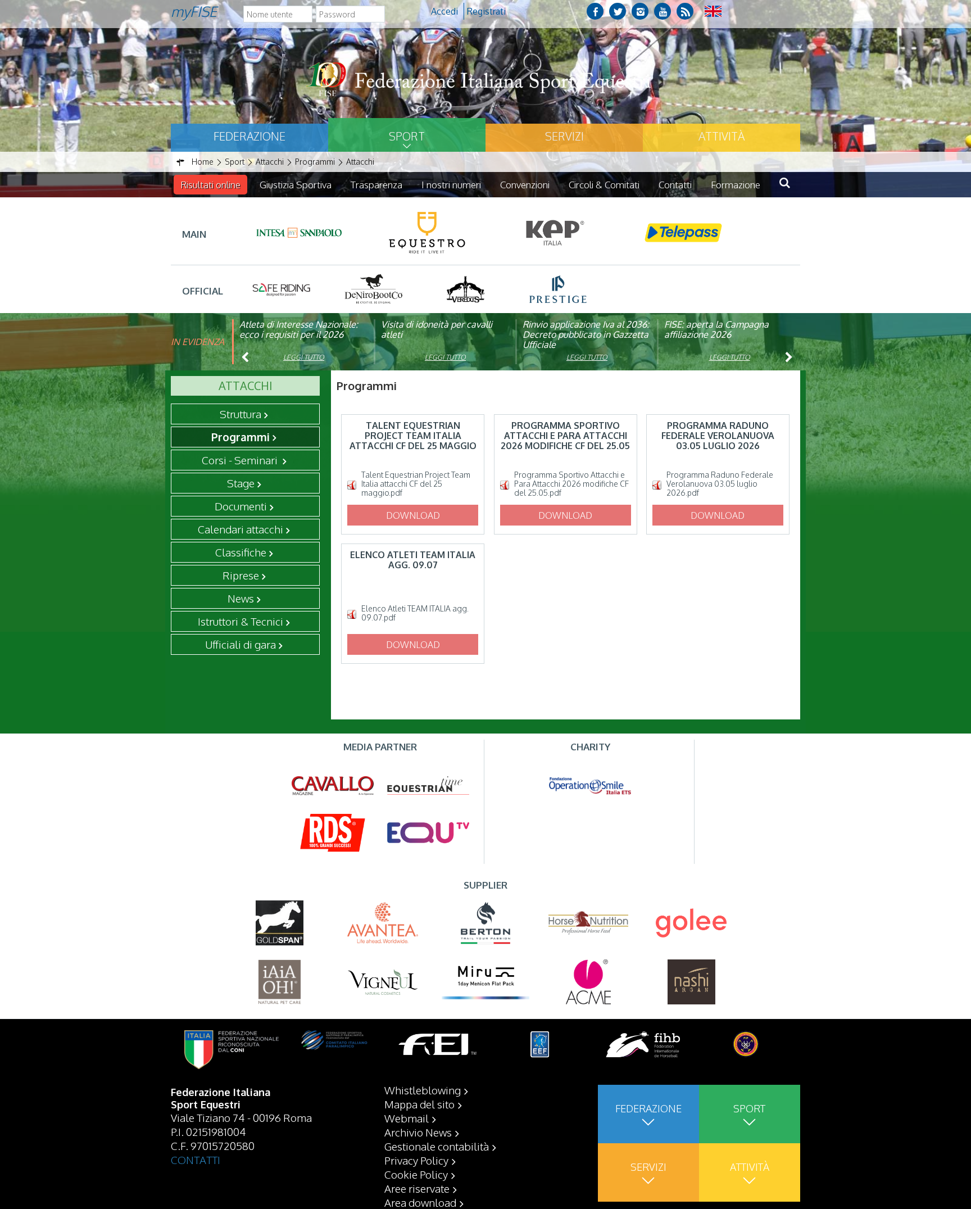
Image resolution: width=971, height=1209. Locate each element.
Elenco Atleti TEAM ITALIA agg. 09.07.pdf (415, 613)
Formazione (735, 185)
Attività (721, 136)
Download (413, 515)
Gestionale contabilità (436, 1146)
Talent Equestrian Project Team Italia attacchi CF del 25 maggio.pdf (415, 483)
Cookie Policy (416, 1174)
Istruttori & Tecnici (240, 621)
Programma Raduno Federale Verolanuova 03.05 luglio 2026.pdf (719, 483)
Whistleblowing (422, 1090)
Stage (241, 483)
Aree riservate (417, 1188)
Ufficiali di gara (240, 644)
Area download (420, 1202)
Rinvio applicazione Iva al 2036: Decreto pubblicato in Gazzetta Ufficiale (586, 334)
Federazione (249, 136)
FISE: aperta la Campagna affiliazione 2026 (716, 329)
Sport (407, 136)
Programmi (240, 436)
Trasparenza (376, 185)
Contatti (675, 185)
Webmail (406, 1118)
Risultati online (210, 185)
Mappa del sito (419, 1104)
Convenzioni (525, 185)
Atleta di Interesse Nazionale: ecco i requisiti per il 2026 (298, 329)
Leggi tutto (303, 357)
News (241, 598)
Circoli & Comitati (604, 185)
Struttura (240, 413)
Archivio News (418, 1132)
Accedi (444, 11)
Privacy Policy (416, 1160)
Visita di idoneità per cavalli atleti (436, 329)
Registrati (486, 11)
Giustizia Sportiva (296, 185)
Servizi (564, 136)
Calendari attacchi (240, 529)
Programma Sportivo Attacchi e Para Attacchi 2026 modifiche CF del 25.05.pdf (571, 483)
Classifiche (240, 552)
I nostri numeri (451, 185)
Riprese (241, 575)
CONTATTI (195, 1159)
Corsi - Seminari (241, 460)
